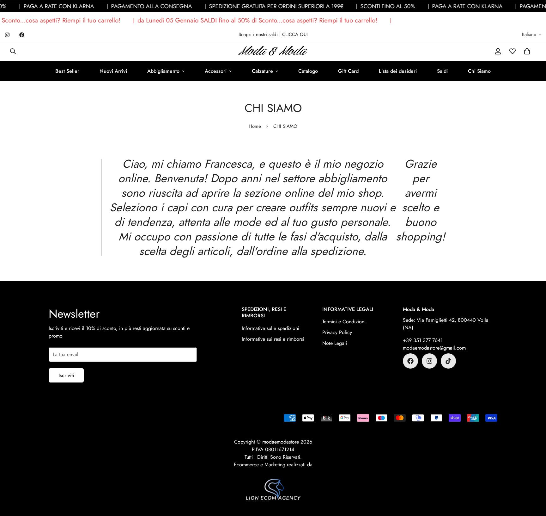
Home (255, 126)
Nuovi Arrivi (113, 71)
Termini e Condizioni (344, 321)
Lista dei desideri (398, 71)
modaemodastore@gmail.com (434, 347)
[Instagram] (7, 34)
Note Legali (334, 343)
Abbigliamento (163, 71)
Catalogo (308, 71)
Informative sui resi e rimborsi (273, 339)
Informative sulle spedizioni (270, 328)
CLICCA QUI (295, 34)
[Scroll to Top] (533, 481)
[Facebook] (21, 34)
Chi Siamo (479, 71)
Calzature (262, 71)
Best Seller (67, 71)
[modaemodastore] (273, 51)
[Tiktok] (448, 361)
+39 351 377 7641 (423, 340)
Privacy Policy (337, 332)
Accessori (216, 71)
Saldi (442, 71)
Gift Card (348, 71)
